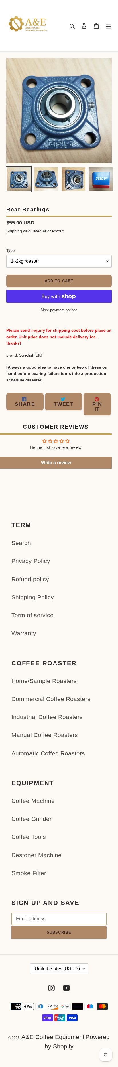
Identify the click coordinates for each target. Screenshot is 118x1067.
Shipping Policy (32, 597)
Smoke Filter (28, 873)
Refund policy (30, 579)
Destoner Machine (36, 855)
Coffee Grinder (31, 818)
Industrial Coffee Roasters (47, 717)
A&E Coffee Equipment (52, 1037)
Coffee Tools (28, 836)
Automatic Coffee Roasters (48, 753)
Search (21, 543)
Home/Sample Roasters (44, 681)
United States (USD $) (57, 968)
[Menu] (108, 26)
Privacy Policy (30, 561)
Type (10, 250)
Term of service (32, 615)
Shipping (14, 231)
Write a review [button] (56, 462)
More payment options (59, 310)
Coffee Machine (33, 800)
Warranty (23, 633)
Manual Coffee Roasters (44, 735)
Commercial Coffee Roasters (51, 699)
